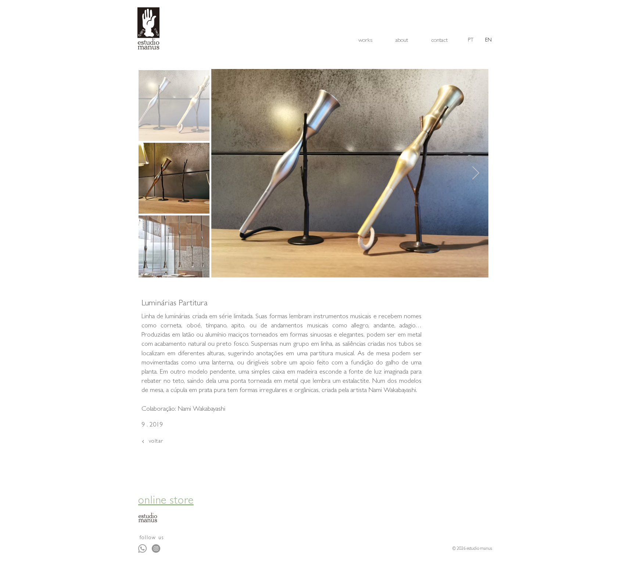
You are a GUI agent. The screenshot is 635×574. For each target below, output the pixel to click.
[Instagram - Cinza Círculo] (156, 548)
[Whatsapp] (142, 548)
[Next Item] (475, 173)
